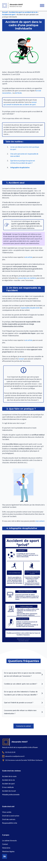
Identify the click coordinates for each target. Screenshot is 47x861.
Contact (5, 844)
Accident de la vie (8, 780)
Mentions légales (8, 851)
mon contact (40, 521)
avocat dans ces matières (27, 278)
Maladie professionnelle (10, 794)
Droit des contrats (8, 819)
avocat (21, 359)
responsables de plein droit (30, 308)
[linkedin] (4, 856)
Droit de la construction (10, 816)
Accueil (5, 12)
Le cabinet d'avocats (9, 840)
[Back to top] (41, 855)
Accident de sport (8, 14)
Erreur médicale (8, 787)
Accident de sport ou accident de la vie (23, 12)
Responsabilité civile (9, 823)
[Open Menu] (42, 5)
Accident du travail (9, 791)
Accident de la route (9, 776)
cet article (28, 257)
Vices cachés (6, 812)
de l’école (18, 93)
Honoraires (6, 848)
